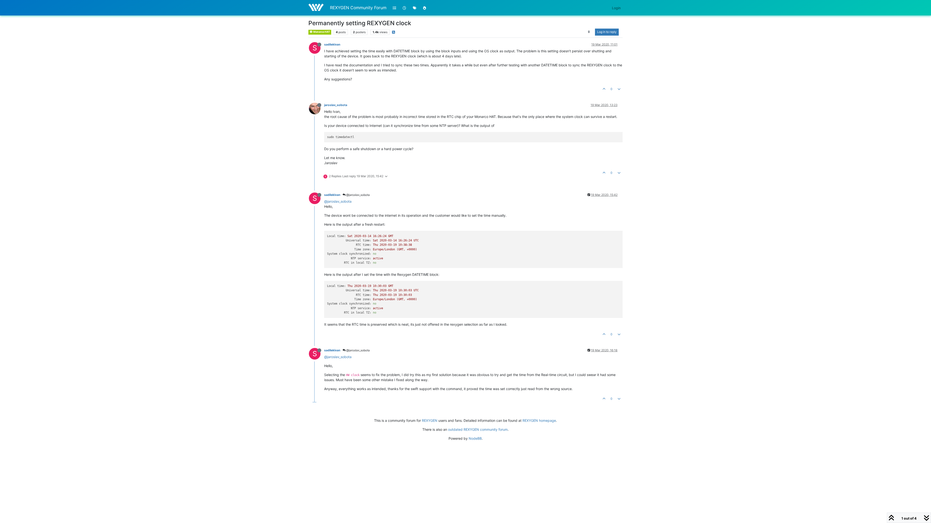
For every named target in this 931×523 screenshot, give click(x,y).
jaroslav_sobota (335, 105)
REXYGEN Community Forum (358, 7)
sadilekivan (332, 44)
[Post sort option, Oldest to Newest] (589, 32)
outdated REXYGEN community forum (478, 429)
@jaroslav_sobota (357, 195)
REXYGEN (429, 420)
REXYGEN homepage (539, 420)
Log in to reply (607, 32)
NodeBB (475, 438)
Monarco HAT (321, 31)
